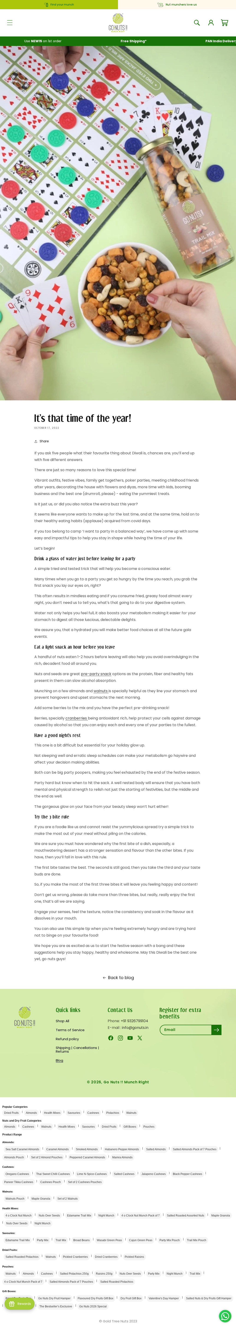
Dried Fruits (11, 1112)
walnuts (101, 691)
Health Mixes (52, 1112)
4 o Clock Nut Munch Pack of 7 (140, 1215)
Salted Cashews (124, 1174)
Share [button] (44, 441)
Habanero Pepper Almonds (122, 1149)
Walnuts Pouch (15, 1198)
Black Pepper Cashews (187, 1174)
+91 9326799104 (134, 1021)
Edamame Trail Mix (79, 1215)
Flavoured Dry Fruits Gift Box (95, 1298)
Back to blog (121, 977)
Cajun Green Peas (140, 1240)
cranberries (76, 718)
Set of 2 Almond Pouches (46, 1157)
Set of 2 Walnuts (67, 1198)
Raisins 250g (104, 1273)
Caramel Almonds (57, 1149)
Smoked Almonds (87, 1149)
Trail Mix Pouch (196, 1240)
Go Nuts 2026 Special (93, 1306)
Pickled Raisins (134, 1256)
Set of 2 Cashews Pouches (85, 1182)
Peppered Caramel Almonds (87, 1157)
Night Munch (106, 1215)
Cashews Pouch (50, 1182)
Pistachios (112, 1112)
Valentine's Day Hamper (164, 1298)
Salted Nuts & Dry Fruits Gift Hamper (208, 1298)
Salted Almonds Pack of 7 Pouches (194, 1149)
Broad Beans (81, 1240)
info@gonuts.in (135, 1027)
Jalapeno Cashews (154, 1174)
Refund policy (67, 1038)
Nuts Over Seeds (49, 1215)
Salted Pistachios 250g (74, 1273)
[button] (10, 23)
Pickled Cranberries (75, 1256)
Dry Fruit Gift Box (131, 1298)
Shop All (62, 1021)
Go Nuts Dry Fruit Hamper (54, 1298)
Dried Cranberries (106, 1256)
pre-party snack (96, 674)
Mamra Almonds (122, 1157)
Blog (59, 1060)
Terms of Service (70, 1029)
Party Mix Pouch (169, 1240)
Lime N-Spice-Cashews (92, 1174)
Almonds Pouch (14, 1157)
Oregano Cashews (17, 1174)
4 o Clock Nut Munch (19, 1215)
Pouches (148, 1126)
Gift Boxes (130, 1126)
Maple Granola (41, 1198)
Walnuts (131, 1112)
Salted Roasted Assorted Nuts (185, 1215)
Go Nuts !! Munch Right (126, 1082)
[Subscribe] (216, 1030)
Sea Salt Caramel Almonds (22, 1149)
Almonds (31, 1112)
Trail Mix (61, 1240)
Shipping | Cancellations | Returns (77, 1049)
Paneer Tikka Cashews (18, 1182)
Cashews (93, 1112)
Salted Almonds (156, 1149)
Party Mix (42, 1240)
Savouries (74, 1112)
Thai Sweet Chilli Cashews (53, 1174)
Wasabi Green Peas (109, 1240)
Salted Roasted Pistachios (22, 1256)
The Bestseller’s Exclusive (55, 1306)
